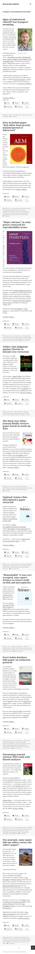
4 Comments (11, 943)
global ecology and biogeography (10, 745)
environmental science (13, 213)
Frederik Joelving (18, 115)
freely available (23, 213)
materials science (27, 337)
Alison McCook (16, 564)
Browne (12, 906)
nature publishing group (16, 339)
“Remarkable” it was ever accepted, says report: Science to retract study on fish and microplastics (17, 578)
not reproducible (27, 339)
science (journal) (7, 567)
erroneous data (19, 743)
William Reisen (7, 800)
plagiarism (24, 414)
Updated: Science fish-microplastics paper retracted (15, 500)
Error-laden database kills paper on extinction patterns (16, 660)
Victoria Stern (17, 208)
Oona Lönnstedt (22, 529)
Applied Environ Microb (16, 210)
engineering (27, 336)
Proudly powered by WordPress (18, 952)
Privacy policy (6, 952)
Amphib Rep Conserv (8, 939)
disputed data (28, 564)
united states (25, 214)
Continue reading (9, 98)
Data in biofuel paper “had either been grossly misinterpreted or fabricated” (16, 126)
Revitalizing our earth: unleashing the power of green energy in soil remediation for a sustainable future (17, 59)
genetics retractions (12, 830)
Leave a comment (25, 340)
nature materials (7, 339)
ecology (4, 565)
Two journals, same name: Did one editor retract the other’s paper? (17, 842)
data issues (19, 211)
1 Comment (7, 216)
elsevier (9, 413)
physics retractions (7, 340)
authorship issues (26, 939)
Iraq (11, 942)
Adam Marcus (18, 336)
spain (28, 414)
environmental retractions (9, 337)
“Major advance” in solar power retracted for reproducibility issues (17, 225)
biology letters (11, 742)
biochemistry (13, 211)
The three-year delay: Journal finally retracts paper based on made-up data (16, 424)
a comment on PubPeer (24, 83)
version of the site (8, 904)
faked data (29, 488)
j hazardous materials (15, 489)
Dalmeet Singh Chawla (18, 646)
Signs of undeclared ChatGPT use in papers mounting (15, 22)
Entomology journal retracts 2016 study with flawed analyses (16, 757)
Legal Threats (18, 414)
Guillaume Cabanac (19, 79)
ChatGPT (5, 69)
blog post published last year (11, 886)
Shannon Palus (19, 740)
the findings (18, 309)
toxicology (23, 489)
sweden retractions (7, 651)
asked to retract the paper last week (10, 519)
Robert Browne (17, 879)
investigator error (23, 745)
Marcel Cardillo (17, 711)
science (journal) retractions (17, 567)
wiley (9, 748)
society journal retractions (15, 214)
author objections (17, 939)
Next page (33, 948)
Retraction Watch (11, 4)
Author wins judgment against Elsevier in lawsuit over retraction (16, 349)
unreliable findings (12, 833)
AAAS (23, 564)
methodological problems (9, 746)
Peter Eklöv (11, 529)
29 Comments (13, 116)
